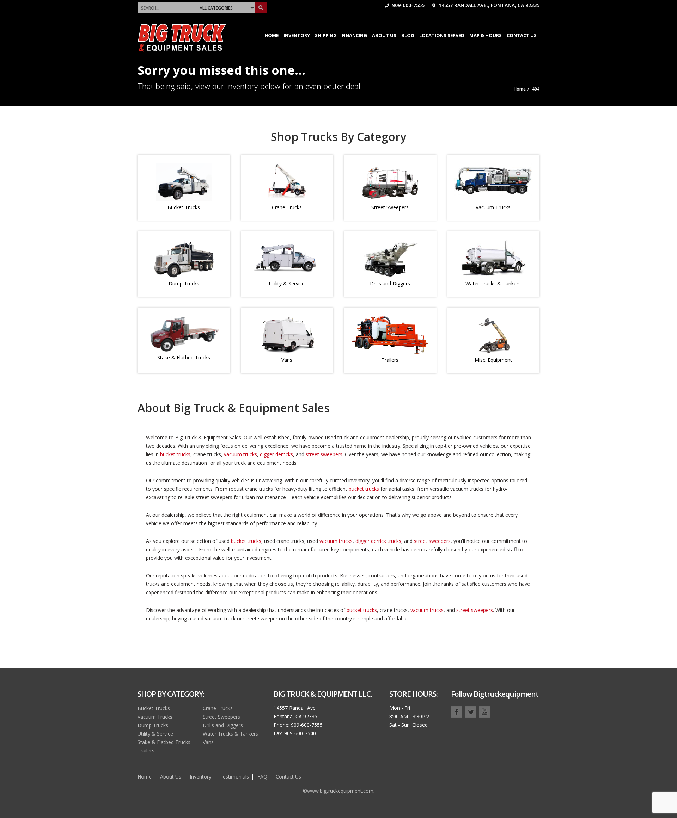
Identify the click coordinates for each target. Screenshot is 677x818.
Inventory (296, 35)
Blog (407, 35)
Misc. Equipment (493, 360)
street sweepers (324, 454)
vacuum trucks (240, 454)
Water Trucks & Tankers (493, 283)
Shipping (326, 35)
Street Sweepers (390, 207)
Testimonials (234, 776)
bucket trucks (175, 454)
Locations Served (441, 35)
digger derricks (276, 454)
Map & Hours (485, 35)
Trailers (390, 360)
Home (271, 35)
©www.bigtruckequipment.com (338, 790)
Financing (354, 35)
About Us (384, 35)
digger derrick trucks (378, 541)
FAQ (262, 776)
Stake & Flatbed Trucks (183, 357)
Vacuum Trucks (493, 207)
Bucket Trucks (183, 207)
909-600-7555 (408, 5)
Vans (286, 360)
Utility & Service (287, 283)
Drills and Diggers (390, 283)
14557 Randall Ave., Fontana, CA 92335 (488, 5)
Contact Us (522, 35)
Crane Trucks (287, 207)
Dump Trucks (184, 283)
